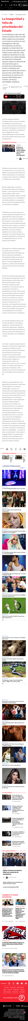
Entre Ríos (16, 989)
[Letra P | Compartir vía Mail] (24, 449)
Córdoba (22, 989)
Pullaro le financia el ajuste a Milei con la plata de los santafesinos (12, 872)
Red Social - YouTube (22, 983)
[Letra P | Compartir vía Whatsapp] (7, 449)
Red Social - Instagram (17, 983)
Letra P (5, 14)
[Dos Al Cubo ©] (7, 1006)
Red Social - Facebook (13, 983)
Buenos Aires (20, 987)
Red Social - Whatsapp (26, 983)
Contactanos (3, 983)
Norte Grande (7, 992)
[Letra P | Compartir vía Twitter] (11, 449)
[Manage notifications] (24, 1012)
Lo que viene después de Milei (11, 887)
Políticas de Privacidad (22, 1018)
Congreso (22, 992)
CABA (4, 989)
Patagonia (15, 992)
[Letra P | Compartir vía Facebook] (16, 449)
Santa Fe (9, 989)
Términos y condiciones (13, 1017)
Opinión (11, 14)
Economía (13, 987)
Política (6, 987)
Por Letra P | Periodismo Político (5, 86)
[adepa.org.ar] (18, 1006)
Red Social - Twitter (9, 983)
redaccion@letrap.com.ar (19, 1016)
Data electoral (12, 9)
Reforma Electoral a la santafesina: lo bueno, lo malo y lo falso (13, 883)
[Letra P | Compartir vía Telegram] (20, 449)
